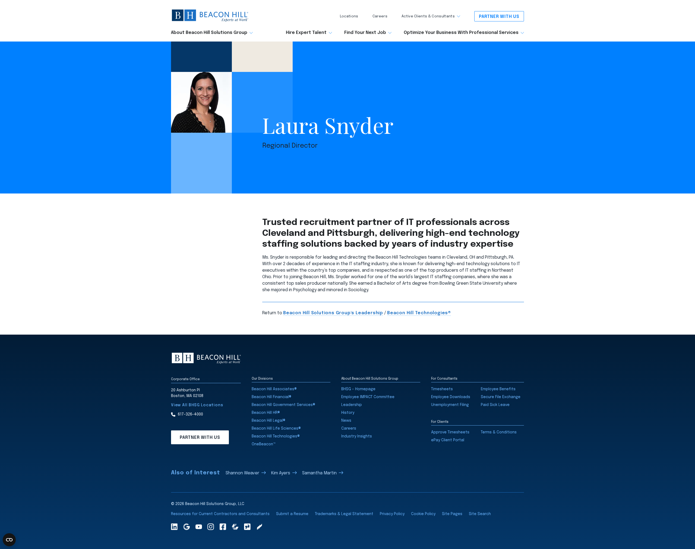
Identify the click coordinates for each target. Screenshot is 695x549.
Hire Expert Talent (306, 33)
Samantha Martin (319, 473)
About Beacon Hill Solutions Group (209, 33)
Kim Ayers (280, 473)
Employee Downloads (450, 397)
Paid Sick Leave (495, 405)
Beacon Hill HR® (266, 413)
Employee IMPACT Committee (367, 397)
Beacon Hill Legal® (268, 421)
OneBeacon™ (264, 444)
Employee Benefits (498, 389)
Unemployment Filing (450, 405)
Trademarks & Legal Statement (344, 514)
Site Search (480, 514)
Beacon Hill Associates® (274, 389)
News (346, 421)
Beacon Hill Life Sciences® (276, 428)
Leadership (351, 405)
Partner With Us (499, 16)
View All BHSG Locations (197, 405)
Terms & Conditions (499, 432)
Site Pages (452, 514)
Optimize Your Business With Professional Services (461, 33)
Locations (349, 16)
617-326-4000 (190, 414)
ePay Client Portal (447, 440)
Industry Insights (356, 436)
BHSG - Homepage (358, 389)
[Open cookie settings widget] (9, 539)
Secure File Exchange (500, 397)
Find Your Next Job (365, 33)
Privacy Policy (392, 514)
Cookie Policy (423, 514)
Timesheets (442, 389)
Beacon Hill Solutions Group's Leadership (333, 313)
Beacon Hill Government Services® (283, 405)
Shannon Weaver (242, 473)
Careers (379, 16)
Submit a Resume (292, 514)
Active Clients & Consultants (428, 16)
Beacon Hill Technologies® (419, 313)
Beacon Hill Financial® (271, 397)
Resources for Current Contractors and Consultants (220, 514)
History (347, 413)
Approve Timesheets (450, 432)
